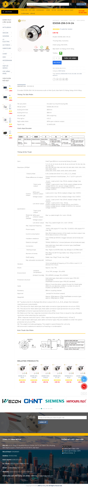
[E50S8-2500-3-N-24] (80, 369)
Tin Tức (53, 10)
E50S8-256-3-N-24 (66, 73)
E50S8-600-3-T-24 (57, 376)
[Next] (85, 375)
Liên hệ (32, 13)
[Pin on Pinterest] (63, 79)
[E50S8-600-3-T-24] (57, 369)
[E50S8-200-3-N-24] (34, 369)
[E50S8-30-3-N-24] (22, 369)
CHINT (5, 54)
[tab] (21, 86)
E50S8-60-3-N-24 (69, 376)
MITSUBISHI (7, 27)
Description (21, 86)
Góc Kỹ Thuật (69, 10)
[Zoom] (19, 49)
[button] (85, 393)
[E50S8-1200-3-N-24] (46, 369)
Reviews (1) (30, 86)
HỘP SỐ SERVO (5, 67)
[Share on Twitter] (57, 79)
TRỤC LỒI (72, 20)
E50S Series (81, 20)
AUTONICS (6, 45)
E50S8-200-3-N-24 (34, 376)
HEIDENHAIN (7, 60)
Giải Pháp (60, 10)
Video (48, 10)
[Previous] (17, 375)
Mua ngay (57, 62)
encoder (74, 73)
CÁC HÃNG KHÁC (6, 72)
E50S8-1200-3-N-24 (46, 376)
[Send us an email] (30, 417)
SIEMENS (6, 36)
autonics (58, 73)
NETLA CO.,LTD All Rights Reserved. (50, 485)
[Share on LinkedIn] (66, 79)
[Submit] (70, 4)
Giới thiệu (32, 10)
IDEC (4, 57)
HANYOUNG (7, 48)
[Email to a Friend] (60, 79)
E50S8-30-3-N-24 (22, 376)
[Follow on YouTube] (34, 417)
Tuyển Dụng (25, 13)
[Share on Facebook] (54, 79)
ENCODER (64, 20)
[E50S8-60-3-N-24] (69, 369)
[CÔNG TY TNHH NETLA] (12, 4)
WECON (5, 33)
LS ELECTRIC (6, 41)
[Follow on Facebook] (27, 417)
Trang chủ (23, 10)
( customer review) (66, 29)
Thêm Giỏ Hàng (70, 58)
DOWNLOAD (40, 10)
